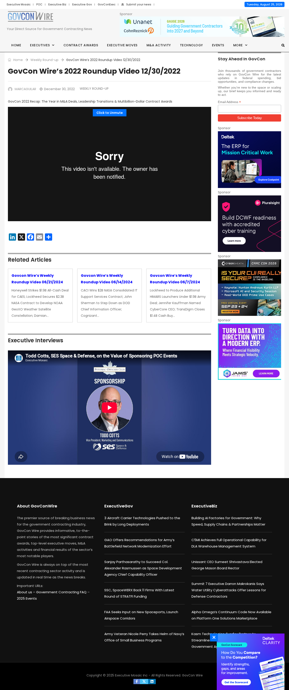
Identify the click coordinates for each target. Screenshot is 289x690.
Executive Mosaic (18, 4)
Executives (40, 45)
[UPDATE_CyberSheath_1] (249, 287)
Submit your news (138, 4)
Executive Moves (122, 45)
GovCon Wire (192, 675)
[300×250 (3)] (249, 223)
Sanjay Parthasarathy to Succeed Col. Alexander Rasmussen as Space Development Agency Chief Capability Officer (143, 568)
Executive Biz (57, 4)
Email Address (229, 102)
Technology (191, 45)
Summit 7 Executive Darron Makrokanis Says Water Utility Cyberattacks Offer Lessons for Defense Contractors (228, 590)
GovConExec (106, 4)
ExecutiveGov (118, 506)
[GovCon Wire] (30, 17)
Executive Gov (82, 4)
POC (39, 4)
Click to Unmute (109, 112)
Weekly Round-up (44, 60)
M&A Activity (159, 45)
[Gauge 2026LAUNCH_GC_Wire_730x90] (202, 27)
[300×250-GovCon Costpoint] (249, 159)
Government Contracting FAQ (61, 592)
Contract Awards (80, 45)
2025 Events (27, 598)
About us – (26, 592)
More (238, 45)
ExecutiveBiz (204, 506)
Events (218, 45)
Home (16, 45)
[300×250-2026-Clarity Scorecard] (249, 662)
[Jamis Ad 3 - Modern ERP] (249, 351)
